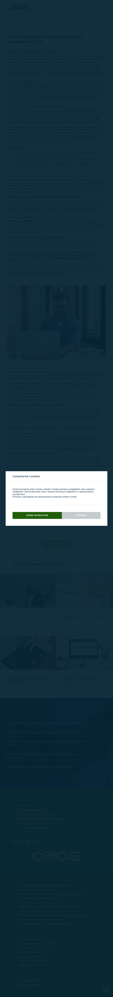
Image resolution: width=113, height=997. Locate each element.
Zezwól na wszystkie (37, 515)
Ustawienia (81, 515)
